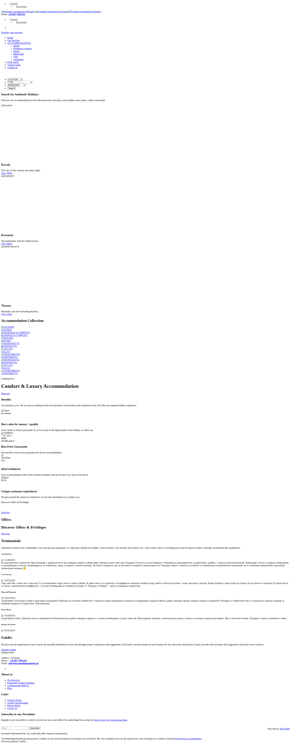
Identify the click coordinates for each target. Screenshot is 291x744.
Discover (5, 393)
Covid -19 (12, 708)
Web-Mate (285, 728)
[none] (148, 5)
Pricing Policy (14, 705)
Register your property (12, 32)
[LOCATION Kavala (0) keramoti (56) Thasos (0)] (15, 79)
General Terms (14, 700)
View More (6, 173)
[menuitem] (12, 3)
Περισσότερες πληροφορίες (188, 738)
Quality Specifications (17, 703)
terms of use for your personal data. (111, 720)
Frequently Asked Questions (20, 683)
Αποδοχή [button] (169, 738)
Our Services (13, 680)
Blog (9, 688)
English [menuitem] (13, 3)
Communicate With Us (18, 685)
